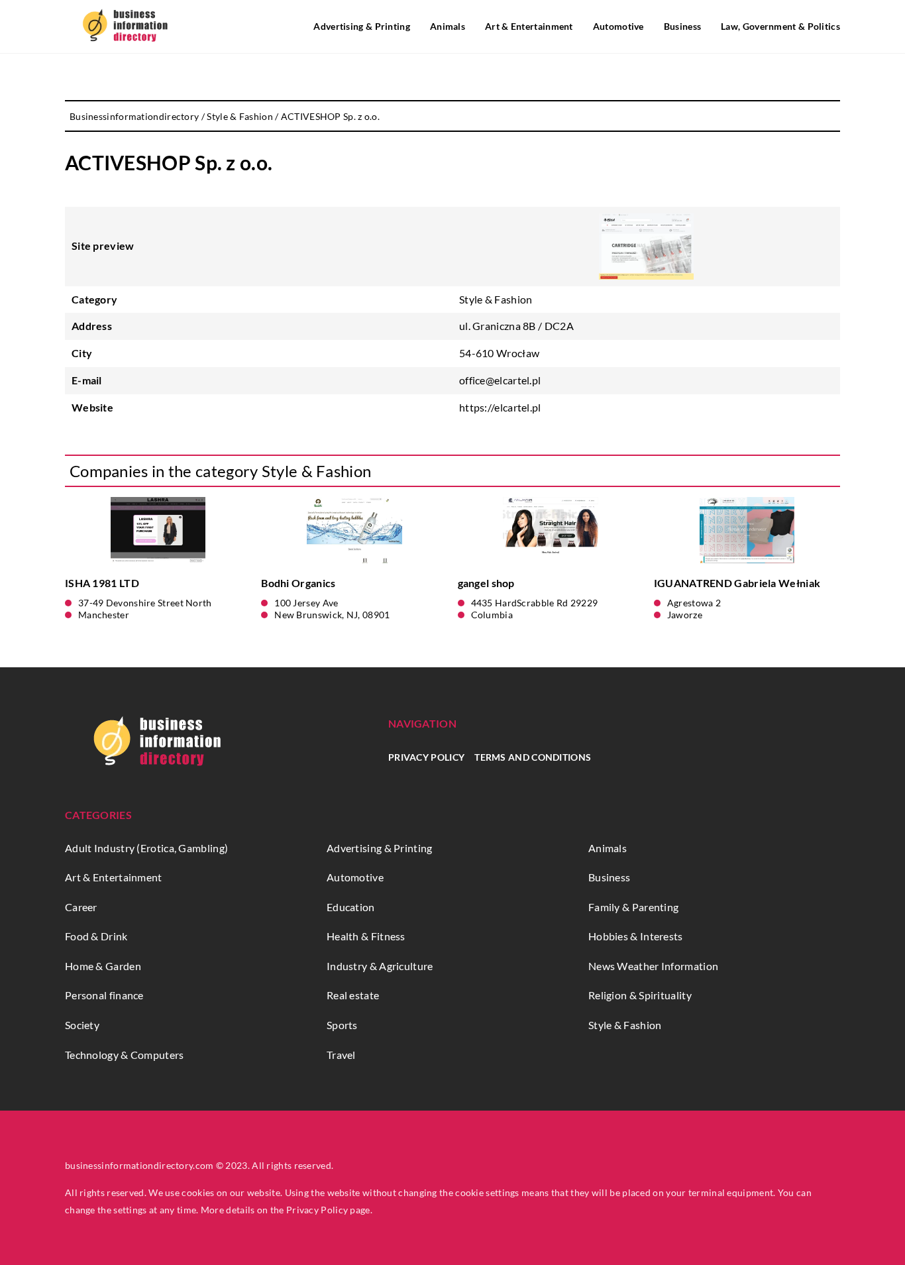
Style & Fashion (496, 299)
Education (351, 907)
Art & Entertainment (529, 26)
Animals (447, 26)
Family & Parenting (633, 907)
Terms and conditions (532, 757)
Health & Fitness (366, 936)
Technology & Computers (124, 1054)
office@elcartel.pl (500, 380)
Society (82, 1024)
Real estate (353, 995)
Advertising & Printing (361, 26)
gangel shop (486, 583)
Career (81, 907)
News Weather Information (653, 966)
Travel (341, 1054)
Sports (342, 1024)
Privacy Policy (426, 757)
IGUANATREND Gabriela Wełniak (737, 583)
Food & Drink (96, 936)
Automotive (618, 26)
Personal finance (104, 995)
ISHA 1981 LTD (102, 583)
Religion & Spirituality (640, 995)
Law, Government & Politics (780, 26)
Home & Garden (103, 966)
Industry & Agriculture (380, 966)
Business (682, 26)
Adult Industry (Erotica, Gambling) (146, 848)
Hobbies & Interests (635, 936)
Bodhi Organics (298, 583)
